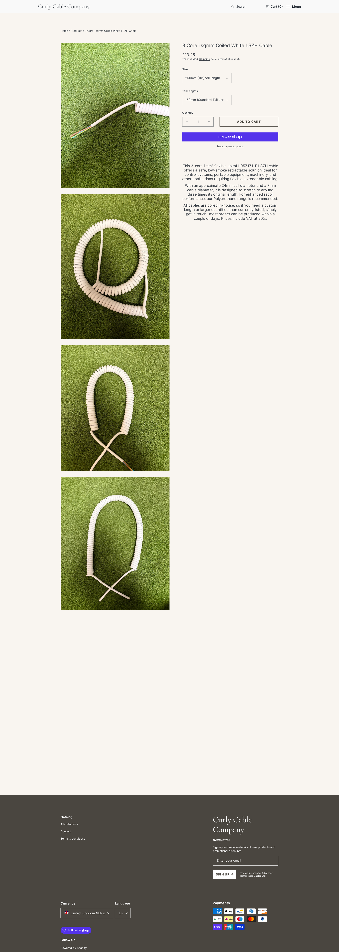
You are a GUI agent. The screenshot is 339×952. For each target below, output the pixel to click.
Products (76, 30)
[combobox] (247, 6)
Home (64, 30)
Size (185, 69)
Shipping (204, 58)
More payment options (230, 146)
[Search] (233, 6)
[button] (293, 6)
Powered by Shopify (74, 947)
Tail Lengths (190, 91)
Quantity (187, 112)
